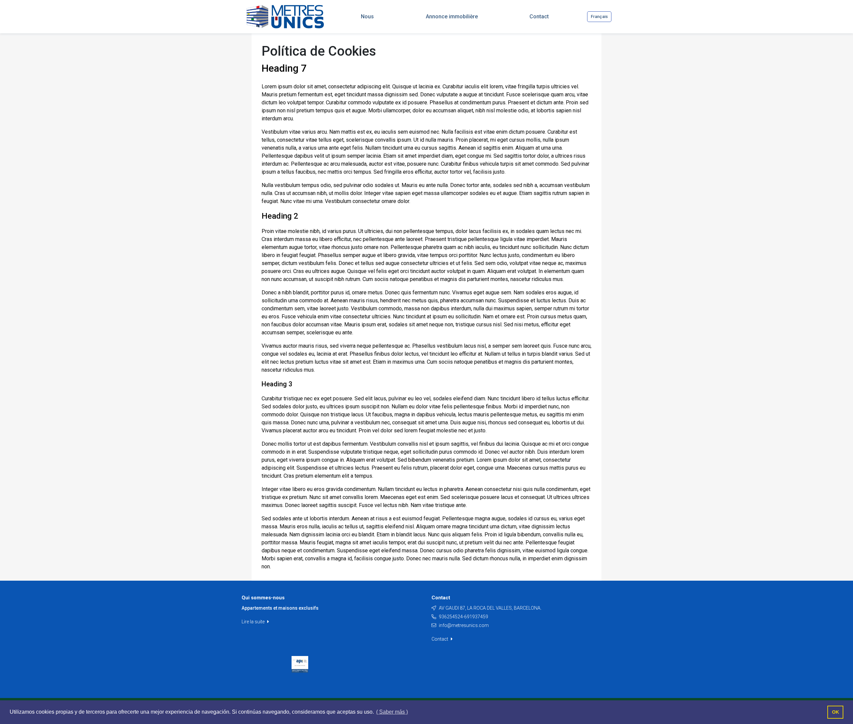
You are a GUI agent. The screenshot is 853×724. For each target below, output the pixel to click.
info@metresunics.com (464, 625)
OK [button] (835, 712)
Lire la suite (254, 621)
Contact (440, 639)
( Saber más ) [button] (392, 712)
